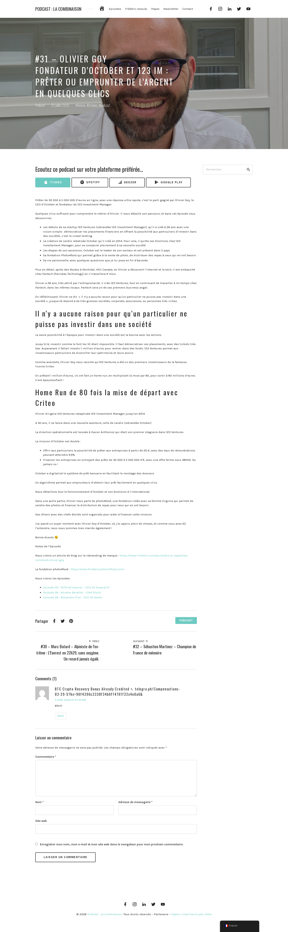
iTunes (55, 182)
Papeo (155, 9)
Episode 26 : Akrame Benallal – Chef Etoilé (72, 592)
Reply (60, 716)
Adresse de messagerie (135, 802)
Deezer (130, 182)
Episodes (115, 9)
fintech (81, 105)
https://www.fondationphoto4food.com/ (97, 569)
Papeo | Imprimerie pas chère (191, 914)
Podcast (40, 105)
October (92, 105)
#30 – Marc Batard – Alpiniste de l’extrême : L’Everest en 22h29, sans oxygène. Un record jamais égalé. (67, 652)
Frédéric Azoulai (136, 9)
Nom (39, 802)
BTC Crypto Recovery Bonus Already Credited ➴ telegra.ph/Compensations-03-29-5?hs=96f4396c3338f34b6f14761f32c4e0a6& (117, 691)
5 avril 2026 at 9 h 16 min (70, 699)
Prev (95, 641)
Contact (187, 9)
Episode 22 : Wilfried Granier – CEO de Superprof (76, 587)
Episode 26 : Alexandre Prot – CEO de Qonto (72, 597)
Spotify (92, 182)
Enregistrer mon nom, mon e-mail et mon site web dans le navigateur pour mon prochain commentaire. (111, 844)
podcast (105, 105)
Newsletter (170, 9)
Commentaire (45, 757)
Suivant (139, 641)
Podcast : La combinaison (58, 9)
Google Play (171, 182)
